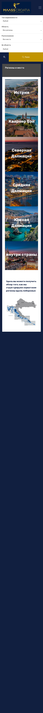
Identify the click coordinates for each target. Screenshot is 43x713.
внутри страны (21, 254)
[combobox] (21, 21)
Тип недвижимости (9, 18)
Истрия (21, 92)
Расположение (8, 36)
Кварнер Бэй (22, 121)
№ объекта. (6, 45)
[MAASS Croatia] (17, 8)
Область (5, 27)
